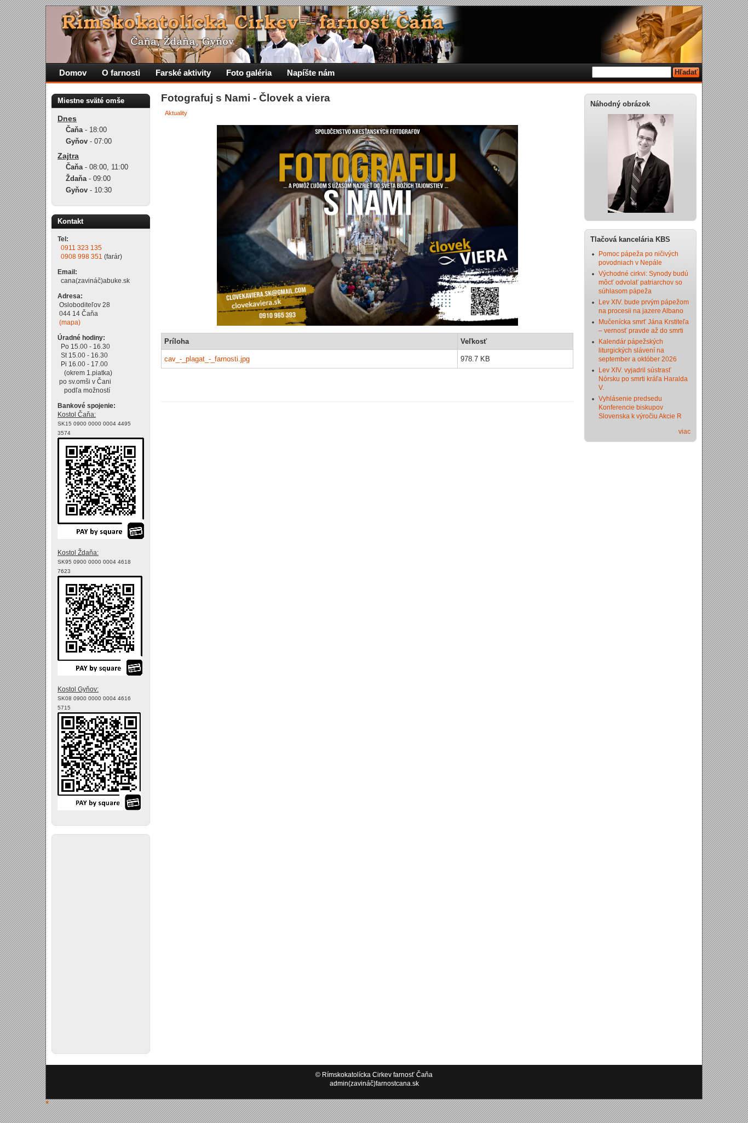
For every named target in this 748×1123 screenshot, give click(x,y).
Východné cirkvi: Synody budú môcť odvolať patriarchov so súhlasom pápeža (643, 282)
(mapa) (69, 322)
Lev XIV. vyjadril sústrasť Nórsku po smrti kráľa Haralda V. (643, 379)
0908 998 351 (81, 256)
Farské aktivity (183, 72)
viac (684, 431)
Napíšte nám (311, 72)
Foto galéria (249, 72)
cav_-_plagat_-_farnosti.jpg (207, 359)
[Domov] (257, 61)
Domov (73, 72)
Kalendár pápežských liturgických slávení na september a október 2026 (638, 350)
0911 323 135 (81, 248)
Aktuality (176, 113)
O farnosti (121, 72)
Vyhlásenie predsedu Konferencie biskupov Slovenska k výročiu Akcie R (640, 407)
